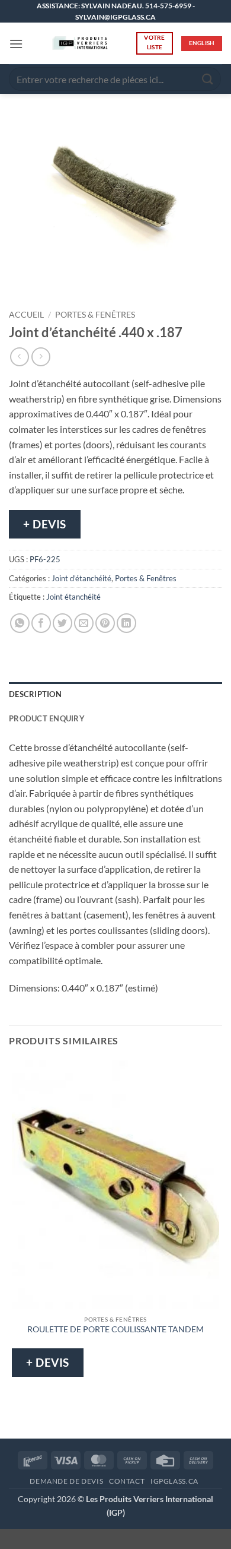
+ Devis (44, 524)
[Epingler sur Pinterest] (105, 623)
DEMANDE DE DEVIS (66, 1481)
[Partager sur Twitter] (62, 623)
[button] (16, 43)
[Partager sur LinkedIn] (126, 623)
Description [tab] (35, 694)
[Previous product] (40, 356)
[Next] (53, 282)
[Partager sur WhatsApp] (20, 623)
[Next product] (19, 356)
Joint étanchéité (73, 596)
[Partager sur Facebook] (41, 623)
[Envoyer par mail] (84, 623)
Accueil (26, 314)
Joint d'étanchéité (81, 578)
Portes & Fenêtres (95, 314)
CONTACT (127, 1481)
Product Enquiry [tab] (47, 718)
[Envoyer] (208, 79)
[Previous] (20, 282)
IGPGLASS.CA (174, 1481)
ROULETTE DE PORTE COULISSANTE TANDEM (115, 1329)
